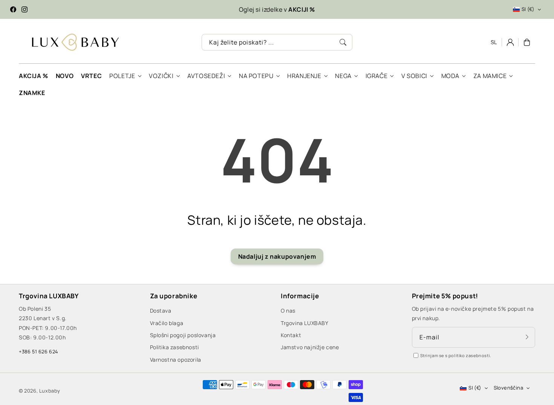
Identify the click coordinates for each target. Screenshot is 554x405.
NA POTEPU (256, 76)
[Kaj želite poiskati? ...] (343, 42)
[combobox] (277, 42)
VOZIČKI (161, 76)
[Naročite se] (527, 337)
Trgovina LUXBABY (305, 323)
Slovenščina (508, 387)
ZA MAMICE (490, 76)
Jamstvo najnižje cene (310, 347)
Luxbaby (49, 390)
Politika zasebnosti (174, 347)
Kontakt (291, 335)
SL (494, 42)
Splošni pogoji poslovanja (183, 335)
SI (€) (528, 9)
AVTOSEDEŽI (206, 76)
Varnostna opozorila (175, 359)
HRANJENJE (304, 76)
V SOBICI (414, 76)
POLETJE (122, 76)
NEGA (343, 76)
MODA (450, 76)
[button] (527, 42)
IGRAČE (377, 76)
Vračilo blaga (167, 323)
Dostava (160, 310)
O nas (288, 310)
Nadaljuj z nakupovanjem (277, 256)
